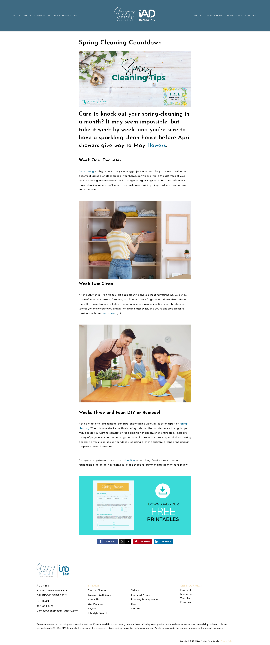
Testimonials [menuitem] (233, 15)
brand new (108, 313)
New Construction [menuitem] (66, 15)
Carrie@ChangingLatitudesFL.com (57, 610)
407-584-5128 (45, 606)
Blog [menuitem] (133, 604)
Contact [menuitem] (250, 15)
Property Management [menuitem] (144, 599)
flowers (156, 145)
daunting (129, 460)
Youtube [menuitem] (185, 598)
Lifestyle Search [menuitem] (97, 613)
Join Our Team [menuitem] (213, 15)
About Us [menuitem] (93, 599)
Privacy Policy (227, 641)
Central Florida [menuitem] (97, 590)
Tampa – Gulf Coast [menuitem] (100, 595)
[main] (135, 276)
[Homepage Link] (135, 15)
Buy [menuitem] (16, 15)
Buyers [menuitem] (92, 609)
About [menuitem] (197, 15)
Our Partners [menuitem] (95, 604)
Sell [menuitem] (26, 15)
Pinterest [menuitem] (185, 602)
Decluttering (86, 171)
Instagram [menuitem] (186, 594)
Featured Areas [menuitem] (140, 595)
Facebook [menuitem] (185, 590)
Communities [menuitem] (42, 15)
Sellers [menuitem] (135, 590)
